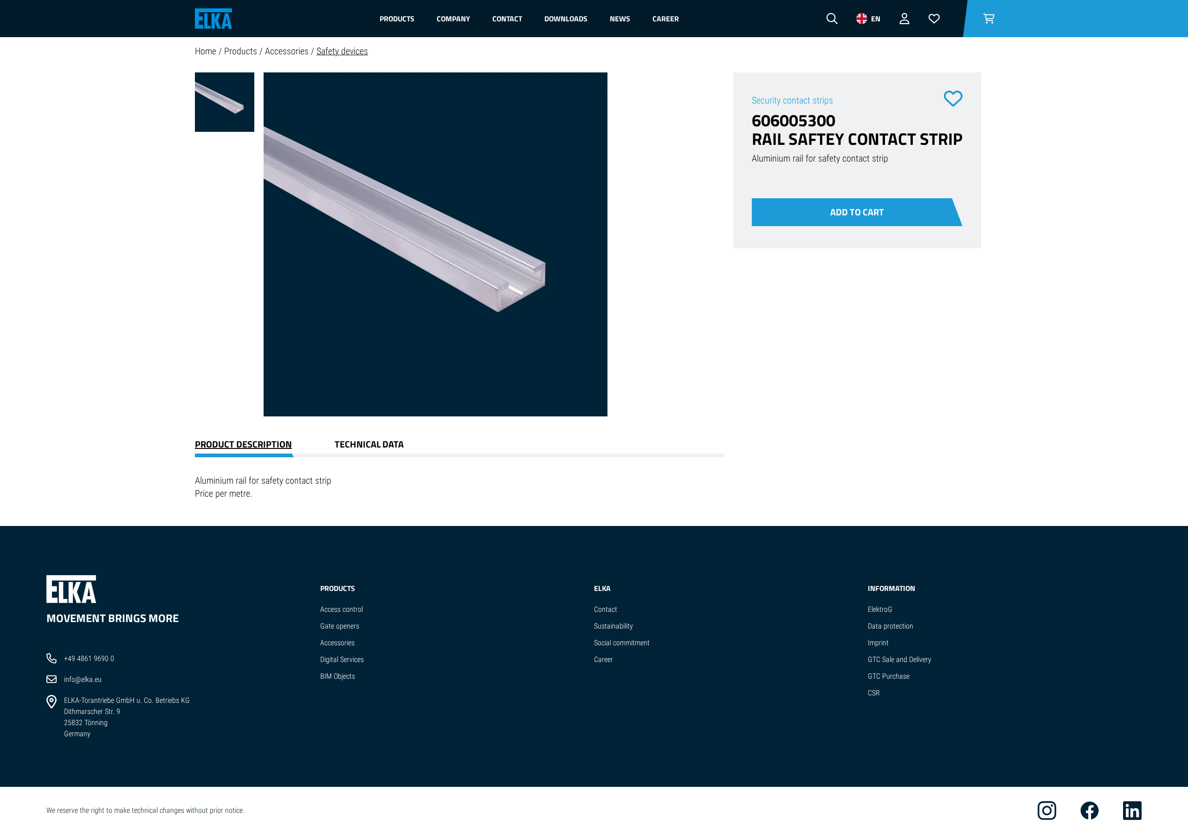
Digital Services (342, 659)
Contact (507, 18)
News (620, 18)
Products (397, 18)
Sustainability (613, 626)
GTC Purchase (889, 676)
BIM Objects (337, 676)
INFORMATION (891, 588)
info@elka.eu (83, 679)
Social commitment (622, 642)
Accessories (288, 51)
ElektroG (880, 609)
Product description (243, 444)
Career (665, 18)
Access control (341, 609)
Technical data (369, 444)
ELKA (602, 588)
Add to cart (857, 212)
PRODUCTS (337, 588)
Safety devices (342, 51)
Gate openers (339, 626)
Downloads (566, 18)
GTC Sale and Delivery (899, 659)
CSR (874, 692)
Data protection (890, 626)
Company (453, 18)
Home (207, 51)
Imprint (878, 642)
